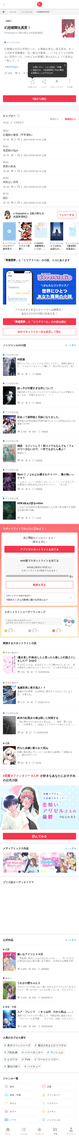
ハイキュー (32, 1066)
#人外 (35, 775)
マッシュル (55, 1052)
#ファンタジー (20, 775)
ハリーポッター (32, 1052)
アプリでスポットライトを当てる (39, 549)
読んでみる (39, 836)
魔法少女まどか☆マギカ (50, 1045)
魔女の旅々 (12, 1066)
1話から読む (39, 98)
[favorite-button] (32, 81)
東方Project (11, 66)
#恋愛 (6, 775)
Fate (26, 1059)
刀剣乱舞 (11, 1052)
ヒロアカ (11, 1059)
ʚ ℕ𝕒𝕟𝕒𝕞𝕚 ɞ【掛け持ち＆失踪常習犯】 (24, 32)
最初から (54, 118)
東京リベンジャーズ (17, 1045)
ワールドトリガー (46, 1059)
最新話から (70, 119)
